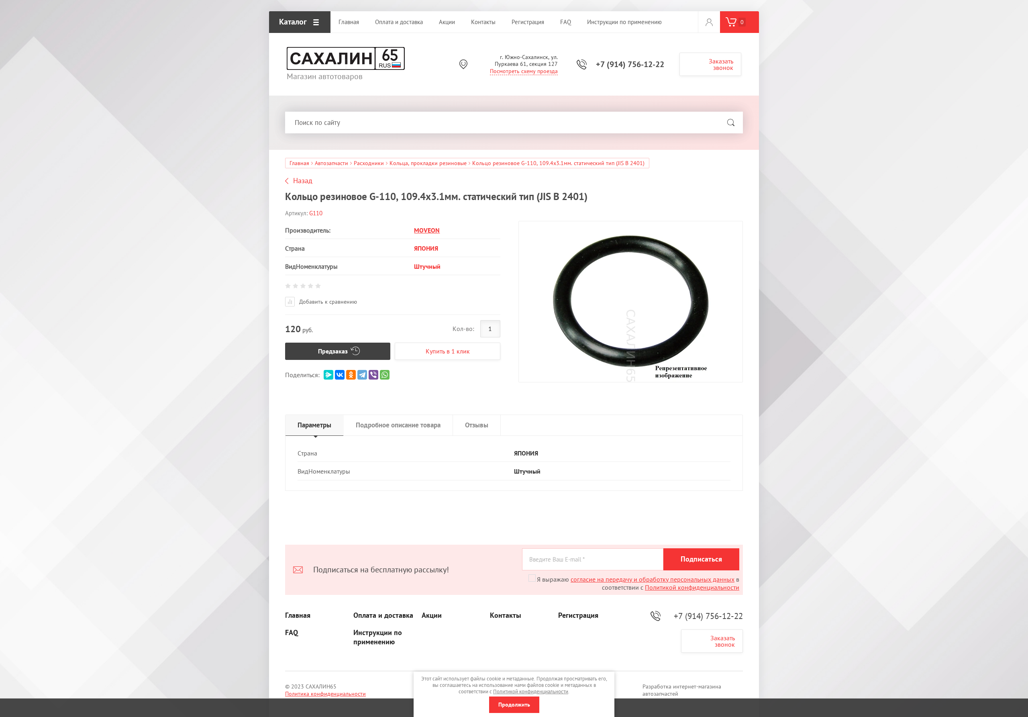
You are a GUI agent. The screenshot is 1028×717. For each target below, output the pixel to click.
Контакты (505, 615)
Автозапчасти (331, 163)
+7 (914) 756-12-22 (630, 64)
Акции (432, 615)
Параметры (314, 425)
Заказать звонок (721, 64)
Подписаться (701, 559)
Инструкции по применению (377, 637)
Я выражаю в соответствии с (638, 583)
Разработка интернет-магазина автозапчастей (681, 690)
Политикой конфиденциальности (692, 587)
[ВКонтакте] (340, 375)
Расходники (369, 163)
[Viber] (373, 375)
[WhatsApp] (385, 375)
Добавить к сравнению (327, 301)
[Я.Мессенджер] (328, 375)
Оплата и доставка (383, 615)
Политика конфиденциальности (325, 693)
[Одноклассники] (351, 375)
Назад (302, 180)
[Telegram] (362, 375)
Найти (731, 122)
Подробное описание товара (398, 425)
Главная (299, 163)
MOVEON (427, 230)
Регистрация (578, 615)
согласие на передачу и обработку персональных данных (652, 579)
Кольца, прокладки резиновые (428, 163)
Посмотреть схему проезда (524, 71)
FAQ (291, 632)
